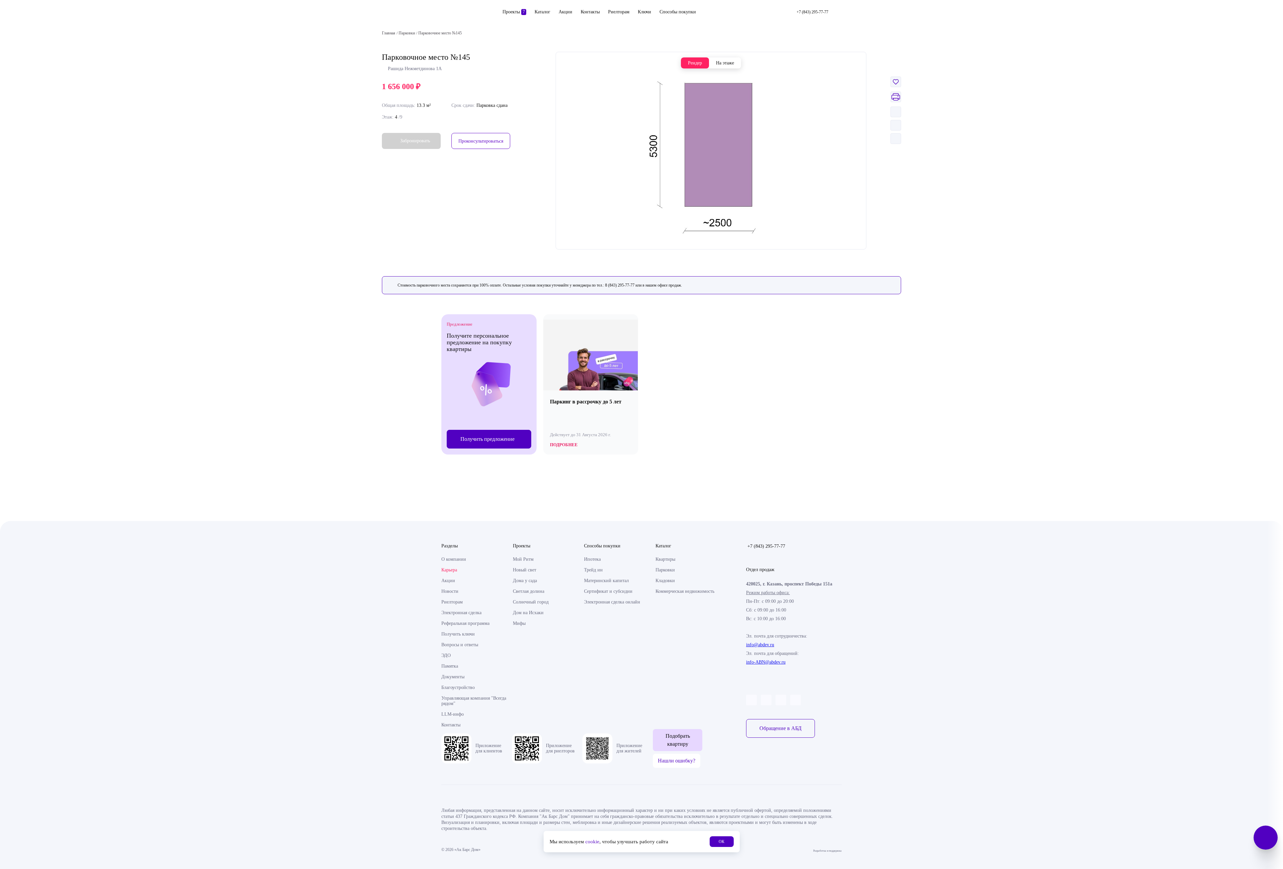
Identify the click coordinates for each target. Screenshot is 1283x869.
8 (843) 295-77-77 (619, 285)
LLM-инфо (452, 714)
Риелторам (618, 11)
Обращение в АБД (780, 728)
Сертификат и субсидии (608, 591)
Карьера (449, 569)
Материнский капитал (606, 580)
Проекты (514, 11)
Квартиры (665, 559)
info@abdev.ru (760, 644)
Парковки (665, 569)
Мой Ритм (523, 559)
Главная (388, 33)
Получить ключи (458, 634)
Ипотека (592, 559)
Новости (449, 591)
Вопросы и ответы (459, 644)
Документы (452, 676)
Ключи (644, 11)
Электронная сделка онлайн (612, 601)
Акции (565, 11)
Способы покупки (678, 11)
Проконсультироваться (480, 141)
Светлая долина (528, 591)
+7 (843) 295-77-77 (766, 546)
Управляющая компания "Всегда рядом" (473, 701)
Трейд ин (593, 569)
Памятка (449, 666)
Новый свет (524, 569)
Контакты (590, 11)
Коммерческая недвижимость (685, 591)
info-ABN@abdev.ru (766, 662)
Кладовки (665, 580)
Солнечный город (531, 601)
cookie (592, 841)
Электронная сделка (461, 612)
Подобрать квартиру (678, 740)
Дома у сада (525, 580)
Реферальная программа (465, 623)
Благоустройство (458, 687)
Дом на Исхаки (528, 612)
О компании (453, 559)
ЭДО (446, 655)
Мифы (519, 623)
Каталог (542, 11)
